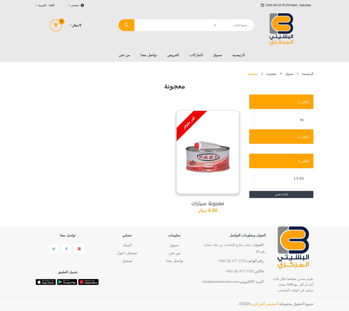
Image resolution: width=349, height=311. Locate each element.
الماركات (196, 55)
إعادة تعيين (281, 194)
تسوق (217, 55)
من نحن (124, 55)
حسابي (74, 5)
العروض (173, 55)
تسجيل (127, 261)
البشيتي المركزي (264, 304)
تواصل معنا (149, 55)
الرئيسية (238, 55)
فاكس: (259, 271)
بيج (302, 119)
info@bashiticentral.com (221, 282)
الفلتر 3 (303, 161)
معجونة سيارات (207, 203)
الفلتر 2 (303, 137)
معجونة (271, 74)
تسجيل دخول (127, 253)
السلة (127, 245)
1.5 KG (299, 178)
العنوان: (258, 245)
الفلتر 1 (303, 102)
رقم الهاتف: (255, 261)
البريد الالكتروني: (251, 281)
